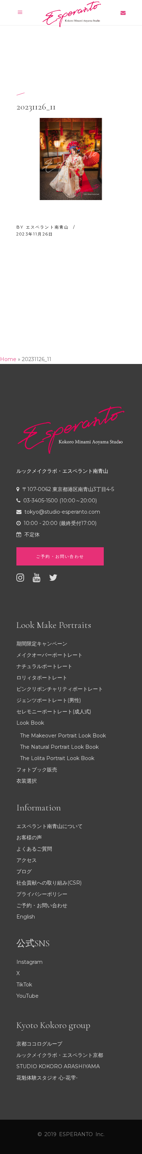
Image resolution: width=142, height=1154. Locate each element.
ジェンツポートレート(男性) (48, 700)
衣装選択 (26, 781)
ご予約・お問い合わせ (41, 905)
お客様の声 (29, 837)
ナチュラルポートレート (44, 666)
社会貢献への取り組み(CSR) (49, 882)
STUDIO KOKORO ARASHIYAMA (58, 1066)
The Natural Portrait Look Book (59, 747)
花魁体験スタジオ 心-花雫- (47, 1077)
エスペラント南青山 (48, 227)
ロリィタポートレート (41, 677)
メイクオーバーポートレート (49, 655)
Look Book (30, 723)
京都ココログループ (39, 1043)
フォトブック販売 (36, 769)
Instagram (29, 962)
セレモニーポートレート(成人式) (53, 711)
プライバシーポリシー (41, 894)
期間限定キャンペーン (41, 643)
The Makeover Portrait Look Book (63, 735)
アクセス (26, 860)
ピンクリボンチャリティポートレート (59, 689)
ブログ (24, 871)
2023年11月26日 (34, 234)
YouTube (27, 996)
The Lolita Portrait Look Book (57, 758)
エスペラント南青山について (49, 826)
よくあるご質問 (34, 849)
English (25, 916)
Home (8, 359)
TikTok (24, 984)
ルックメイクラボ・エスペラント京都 (59, 1055)
